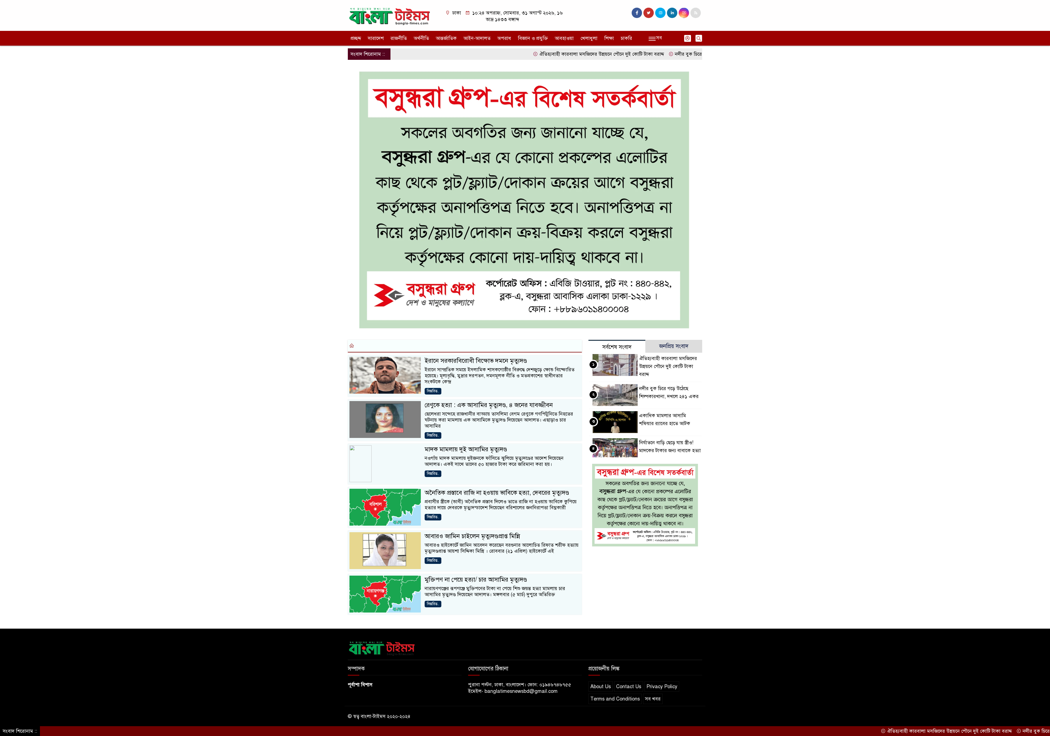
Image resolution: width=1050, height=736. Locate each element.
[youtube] (684, 13)
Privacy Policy (661, 687)
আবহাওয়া (564, 38)
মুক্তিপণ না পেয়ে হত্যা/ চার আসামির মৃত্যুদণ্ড (476, 580)
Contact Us (628, 687)
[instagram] (660, 13)
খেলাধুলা (589, 38)
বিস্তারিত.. (433, 391)
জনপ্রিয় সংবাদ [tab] (674, 346)
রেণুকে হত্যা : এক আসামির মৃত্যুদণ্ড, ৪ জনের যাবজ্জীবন (489, 405)
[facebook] (637, 13)
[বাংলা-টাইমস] (389, 15)
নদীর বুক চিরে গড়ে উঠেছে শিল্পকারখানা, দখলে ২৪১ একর (691, 54)
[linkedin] (672, 13)
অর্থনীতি (421, 38)
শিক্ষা (609, 38)
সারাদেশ (376, 38)
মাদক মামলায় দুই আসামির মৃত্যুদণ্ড (466, 449)
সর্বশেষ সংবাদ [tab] (617, 347)
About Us (600, 687)
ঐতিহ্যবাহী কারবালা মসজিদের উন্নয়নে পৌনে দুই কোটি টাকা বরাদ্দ (563, 54)
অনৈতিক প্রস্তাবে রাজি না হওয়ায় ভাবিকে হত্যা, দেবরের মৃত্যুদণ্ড (497, 493)
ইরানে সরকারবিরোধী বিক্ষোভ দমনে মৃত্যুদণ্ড (476, 361)
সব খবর (653, 699)
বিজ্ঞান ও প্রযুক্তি (533, 38)
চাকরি (626, 38)
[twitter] (648, 13)
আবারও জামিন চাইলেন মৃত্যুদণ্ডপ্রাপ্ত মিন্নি (472, 536)
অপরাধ (504, 38)
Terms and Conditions (615, 699)
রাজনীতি (398, 38)
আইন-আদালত (477, 38)
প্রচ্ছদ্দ (356, 38)
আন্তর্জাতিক (446, 38)
